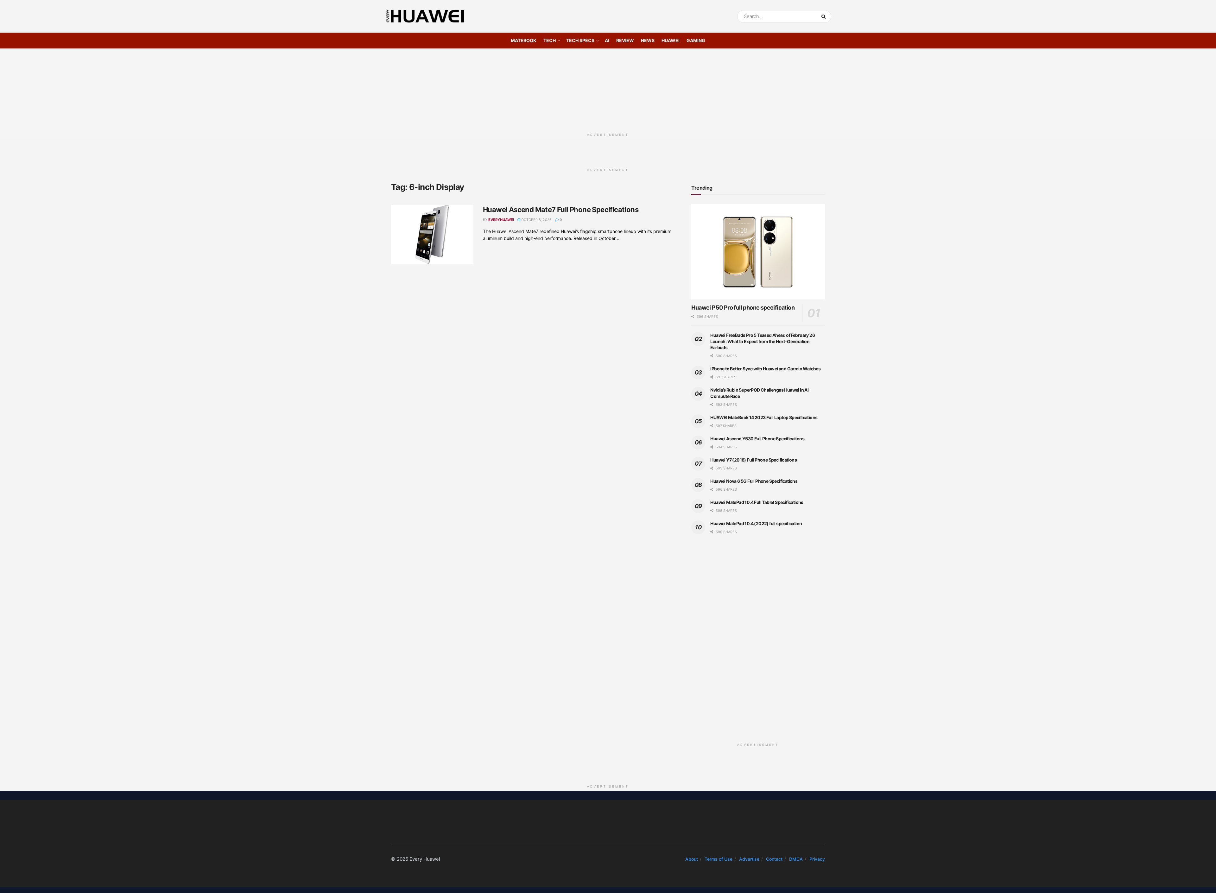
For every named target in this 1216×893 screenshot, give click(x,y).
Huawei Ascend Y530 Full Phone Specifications (757, 438)
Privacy (817, 859)
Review (625, 40)
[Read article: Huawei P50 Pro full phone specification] (758, 251)
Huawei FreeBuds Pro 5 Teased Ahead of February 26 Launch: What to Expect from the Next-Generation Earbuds (762, 341)
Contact (774, 859)
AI (607, 40)
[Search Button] (824, 16)
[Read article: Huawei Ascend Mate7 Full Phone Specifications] (432, 234)
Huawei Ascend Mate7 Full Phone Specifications (560, 209)
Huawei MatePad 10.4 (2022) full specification (756, 523)
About (691, 859)
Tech (549, 40)
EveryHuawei (501, 219)
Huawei (671, 40)
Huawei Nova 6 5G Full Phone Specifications (753, 481)
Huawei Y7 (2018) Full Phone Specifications (753, 459)
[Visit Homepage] (425, 16)
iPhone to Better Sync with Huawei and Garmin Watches (765, 368)
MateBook (523, 40)
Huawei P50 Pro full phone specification (743, 307)
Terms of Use (718, 859)
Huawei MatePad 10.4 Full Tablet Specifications (756, 502)
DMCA (796, 859)
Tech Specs (580, 40)
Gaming (696, 40)
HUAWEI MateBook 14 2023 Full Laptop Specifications (763, 417)
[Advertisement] (608, 88)
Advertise (749, 859)
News (648, 40)
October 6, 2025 (536, 219)
